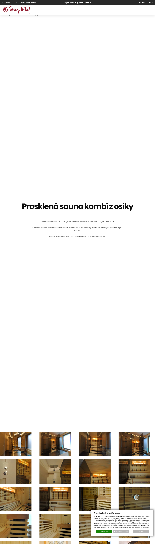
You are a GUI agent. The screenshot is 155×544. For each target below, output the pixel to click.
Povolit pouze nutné (121, 531)
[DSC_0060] (15, 499)
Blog (151, 2)
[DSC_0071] (15, 526)
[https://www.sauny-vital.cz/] (16, 10)
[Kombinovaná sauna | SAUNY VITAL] (55, 444)
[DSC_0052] (15, 471)
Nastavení (141, 531)
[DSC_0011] (15, 444)
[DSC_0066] (134, 499)
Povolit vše (104, 531)
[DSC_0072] (55, 526)
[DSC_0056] (95, 471)
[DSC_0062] (95, 499)
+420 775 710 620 (9, 2)
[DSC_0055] (55, 471)
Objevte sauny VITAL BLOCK (77, 2)
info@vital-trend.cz (27, 2)
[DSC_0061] (55, 499)
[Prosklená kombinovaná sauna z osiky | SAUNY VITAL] (95, 444)
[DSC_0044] (134, 444)
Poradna (142, 2)
